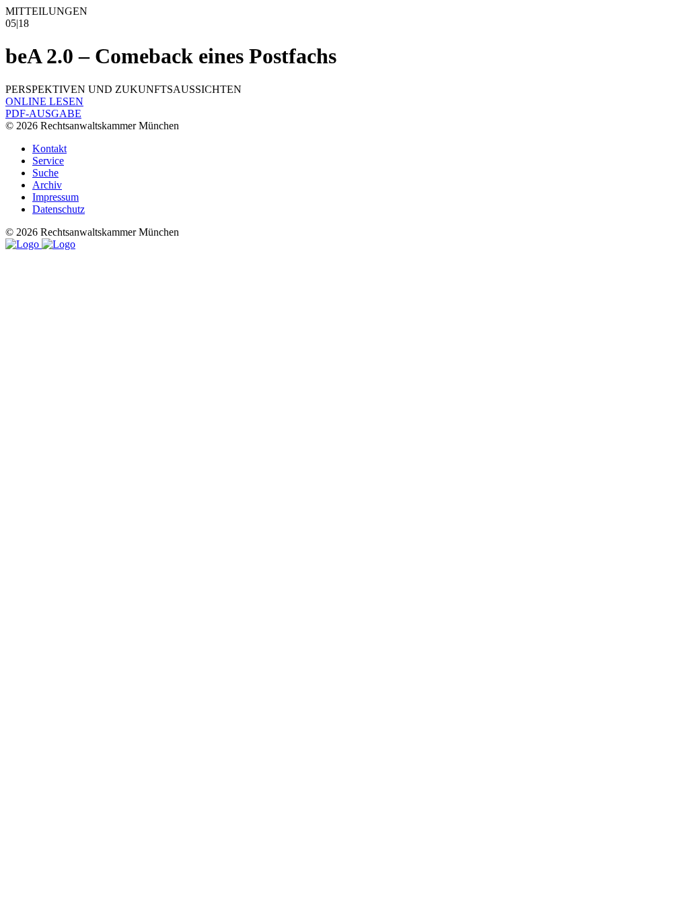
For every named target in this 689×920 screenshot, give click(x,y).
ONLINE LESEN (44, 101)
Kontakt (49, 148)
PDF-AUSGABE (43, 113)
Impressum (55, 197)
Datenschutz (58, 209)
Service (48, 160)
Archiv (47, 185)
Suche (45, 172)
